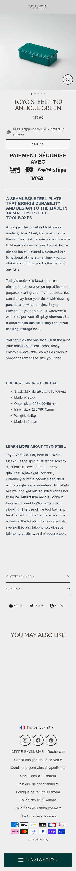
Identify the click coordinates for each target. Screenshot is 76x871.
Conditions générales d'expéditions (38, 768)
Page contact (14, 588)
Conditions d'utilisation (38, 776)
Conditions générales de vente (38, 760)
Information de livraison (20, 575)
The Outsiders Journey (38, 816)
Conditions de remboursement (38, 808)
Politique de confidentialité (38, 784)
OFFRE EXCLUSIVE (27, 752)
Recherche (56, 752)
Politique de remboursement (38, 792)
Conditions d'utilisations (38, 800)
